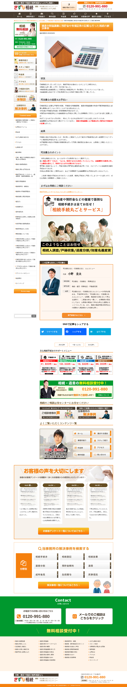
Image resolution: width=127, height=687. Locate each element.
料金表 (18, 132)
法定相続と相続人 (20, 646)
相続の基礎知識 (20, 641)
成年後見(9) (19, 212)
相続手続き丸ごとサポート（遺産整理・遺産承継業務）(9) (25, 175)
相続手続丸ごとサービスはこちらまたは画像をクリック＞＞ (61, 192)
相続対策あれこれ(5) (22, 229)
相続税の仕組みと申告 (72, 646)
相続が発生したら (20, 644)
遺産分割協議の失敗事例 (47, 660)
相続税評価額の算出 (71, 652)
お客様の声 (19, 147)
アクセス (18, 142)
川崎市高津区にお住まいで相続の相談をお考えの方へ (25, 239)
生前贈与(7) (19, 206)
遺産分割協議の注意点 (47, 652)
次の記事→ (91, 345)
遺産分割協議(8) (21, 181)
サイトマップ (20, 283)
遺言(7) (18, 201)
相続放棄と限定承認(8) (23, 196)
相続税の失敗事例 (70, 657)
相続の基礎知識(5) (21, 164)
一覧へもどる (76, 345)
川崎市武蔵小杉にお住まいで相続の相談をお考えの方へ (25, 260)
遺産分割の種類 (45, 646)
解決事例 (18, 152)
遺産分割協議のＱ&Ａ (46, 657)
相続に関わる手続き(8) (23, 169)
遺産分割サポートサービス (48, 644)
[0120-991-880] (76, 380)
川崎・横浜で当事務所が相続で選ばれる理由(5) (25, 158)
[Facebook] (76, 332)
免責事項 (18, 278)
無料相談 (92, 649)
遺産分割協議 (44, 641)
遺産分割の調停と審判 (47, 654)
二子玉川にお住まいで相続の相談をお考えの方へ (25, 267)
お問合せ (92, 652)
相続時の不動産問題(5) (23, 191)
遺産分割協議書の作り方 (47, 649)
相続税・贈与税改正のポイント (74, 644)
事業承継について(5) (22, 234)
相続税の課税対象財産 (72, 649)
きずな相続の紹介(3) (22, 137)
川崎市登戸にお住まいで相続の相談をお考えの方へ (25, 253)
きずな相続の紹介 (95, 641)
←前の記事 (61, 345)
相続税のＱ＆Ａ (69, 654)
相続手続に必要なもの (22, 652)
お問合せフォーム (21, 127)
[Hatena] (101, 332)
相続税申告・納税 (70, 641)
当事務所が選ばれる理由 (97, 646)
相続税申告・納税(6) (22, 186)
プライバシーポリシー (23, 273)
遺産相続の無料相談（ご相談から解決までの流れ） (25, 121)
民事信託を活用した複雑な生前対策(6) (25, 217)
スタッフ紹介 (94, 644)
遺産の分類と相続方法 (22, 649)
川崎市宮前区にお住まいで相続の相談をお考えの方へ (25, 246)
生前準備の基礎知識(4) (23, 223)
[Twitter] (52, 332)
